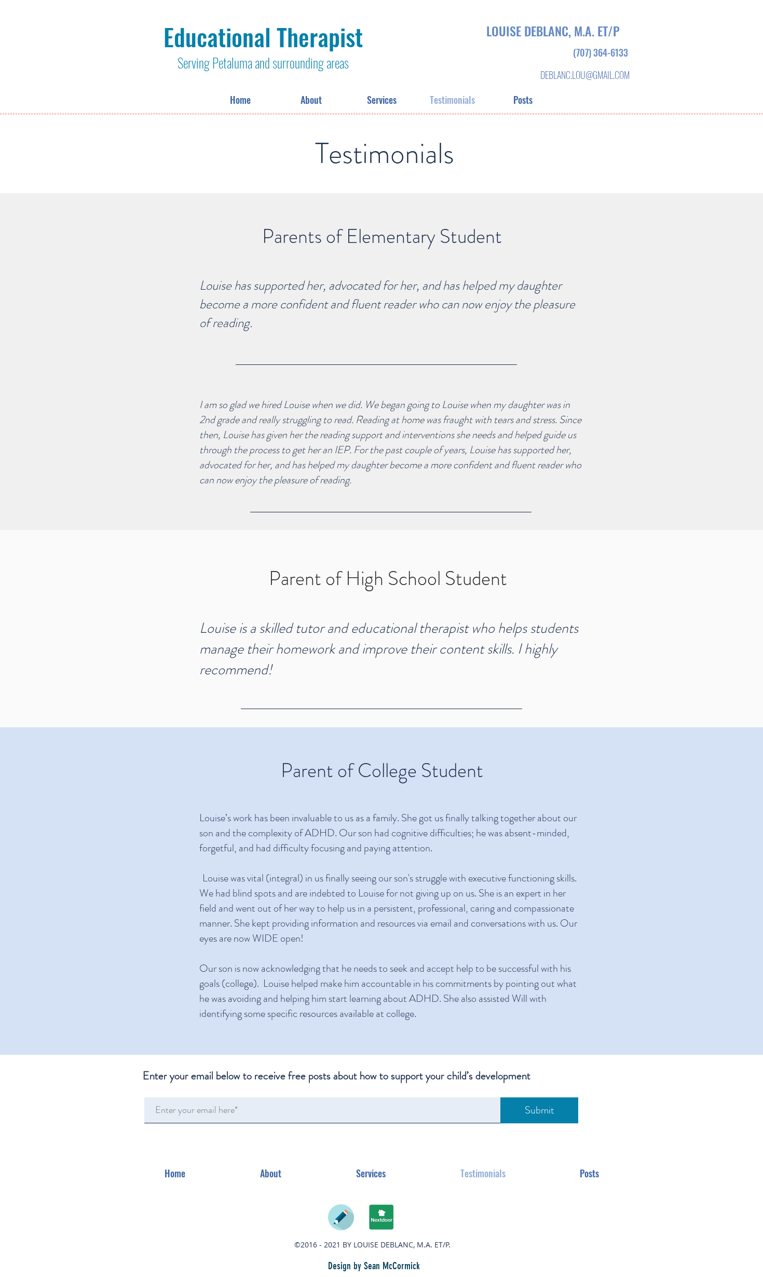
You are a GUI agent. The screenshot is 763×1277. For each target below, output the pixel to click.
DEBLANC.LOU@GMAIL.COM (585, 74)
